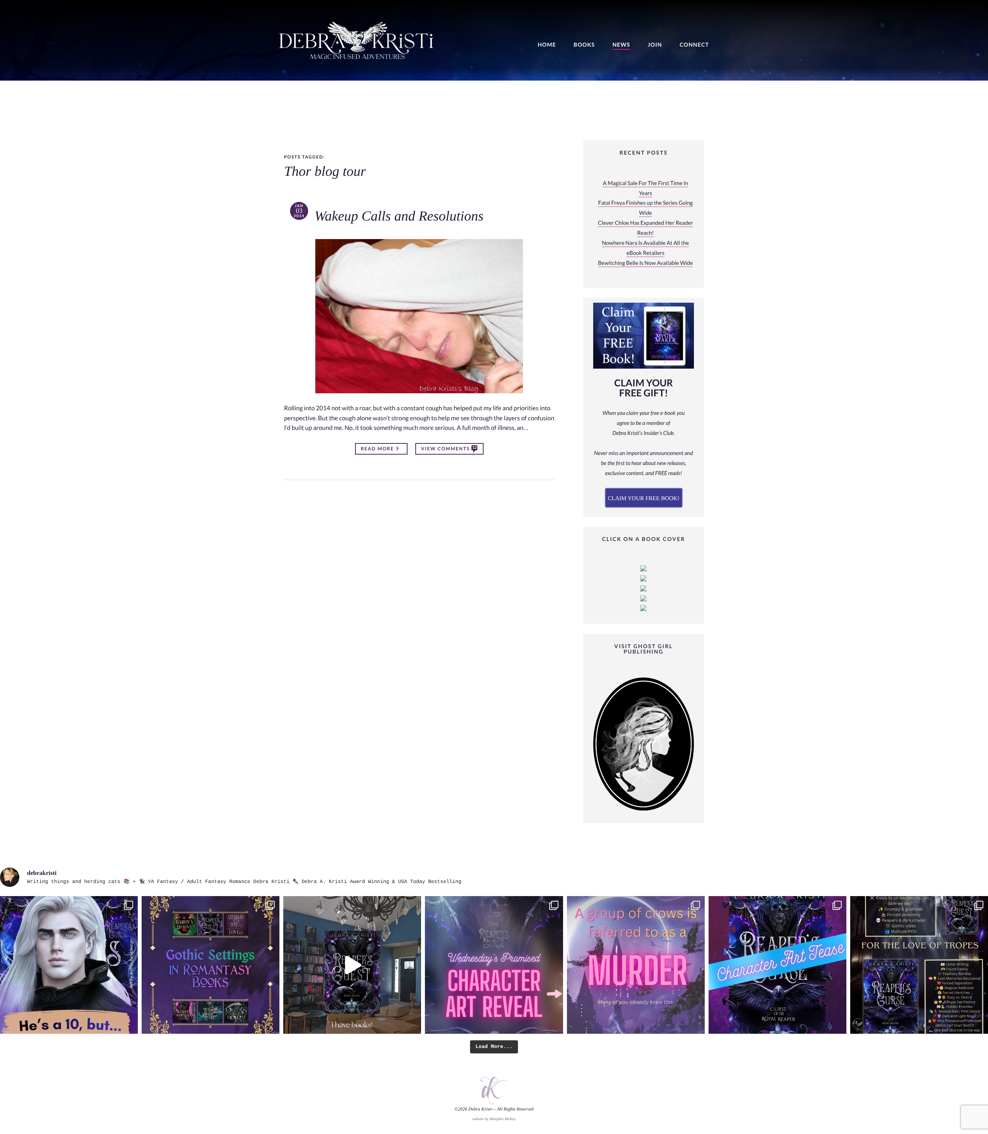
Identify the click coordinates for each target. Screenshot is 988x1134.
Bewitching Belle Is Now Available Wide (645, 263)
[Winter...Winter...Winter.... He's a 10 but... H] (69, 965)
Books (584, 45)
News (621, 45)
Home (547, 45)
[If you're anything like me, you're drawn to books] (210, 965)
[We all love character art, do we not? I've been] (777, 965)
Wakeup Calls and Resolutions (399, 216)
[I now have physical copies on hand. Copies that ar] (352, 965)
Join (655, 45)
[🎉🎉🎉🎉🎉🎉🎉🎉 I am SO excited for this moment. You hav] (494, 965)
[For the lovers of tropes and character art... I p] (919, 965)
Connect (694, 45)
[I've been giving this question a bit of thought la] (636, 965)
